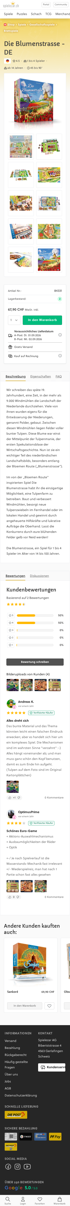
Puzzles (22, 14)
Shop (11, 24)
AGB (8, 1088)
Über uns (11, 1074)
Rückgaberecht (16, 1055)
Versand (10, 1041)
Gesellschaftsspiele (42, 24)
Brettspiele (11, 31)
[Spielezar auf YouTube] (27, 1167)
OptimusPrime (28, 812)
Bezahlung (12, 1048)
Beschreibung (16, 376)
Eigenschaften (40, 376)
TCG (49, 14)
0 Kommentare (54, 797)
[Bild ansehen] (35, 104)
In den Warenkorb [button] (25, 1005)
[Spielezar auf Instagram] (17, 1167)
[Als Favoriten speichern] (49, 1005)
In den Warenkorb (42, 320)
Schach (36, 14)
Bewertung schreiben (35, 662)
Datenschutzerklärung (21, 1095)
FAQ (59, 376)
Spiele (8, 14)
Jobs (8, 1081)
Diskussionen (39, 576)
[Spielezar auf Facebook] (8, 1167)
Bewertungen (15, 576)
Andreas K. (26, 702)
